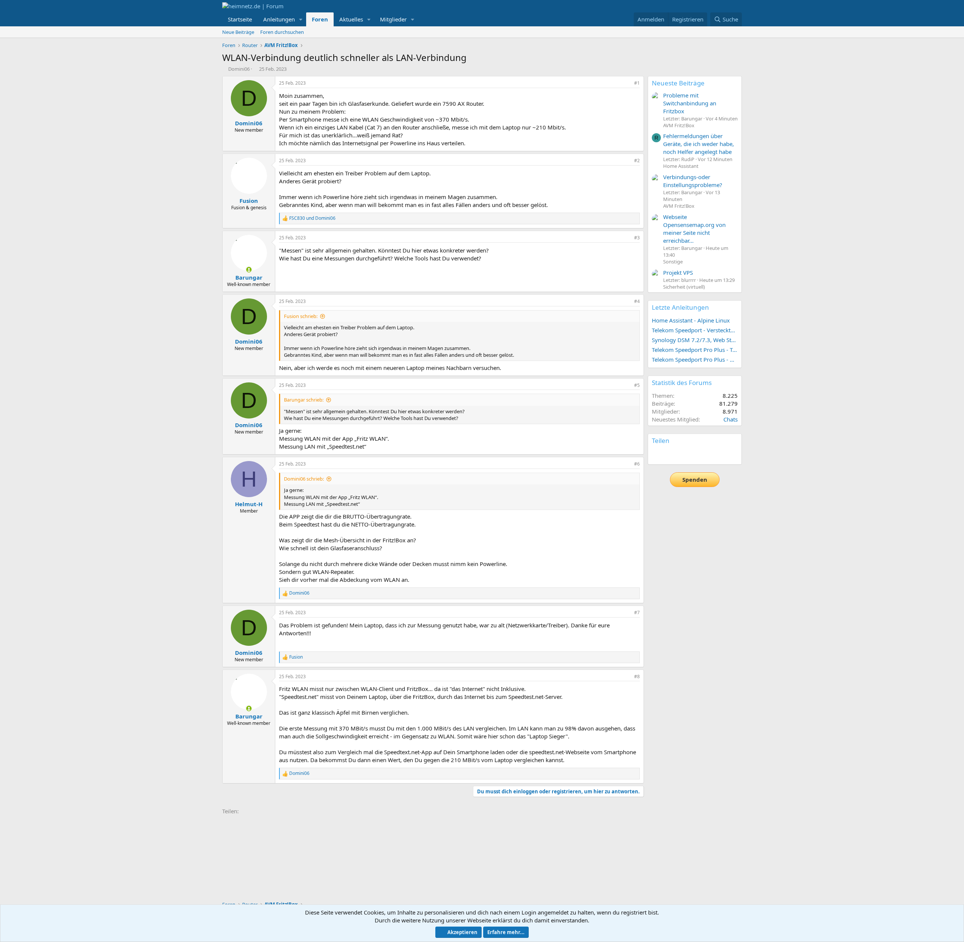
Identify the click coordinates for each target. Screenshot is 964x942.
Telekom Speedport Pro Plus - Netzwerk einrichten (695, 359)
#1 (637, 83)
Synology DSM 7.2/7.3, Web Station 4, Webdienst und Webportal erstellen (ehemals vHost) (695, 340)
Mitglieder (393, 19)
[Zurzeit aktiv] (248, 269)
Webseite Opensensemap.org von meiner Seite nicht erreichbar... (694, 228)
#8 (637, 676)
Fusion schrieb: (300, 316)
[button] (301, 19)
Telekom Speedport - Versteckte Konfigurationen (695, 330)
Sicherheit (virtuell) (684, 286)
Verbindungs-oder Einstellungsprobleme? (692, 181)
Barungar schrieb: (303, 399)
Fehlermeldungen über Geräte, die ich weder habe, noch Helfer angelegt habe (698, 143)
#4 (637, 301)
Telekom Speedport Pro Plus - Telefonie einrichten (695, 349)
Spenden (694, 479)
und (312, 218)
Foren (320, 19)
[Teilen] (626, 83)
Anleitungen (279, 19)
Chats (730, 419)
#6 (637, 464)
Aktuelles (351, 19)
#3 (637, 237)
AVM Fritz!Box (678, 125)
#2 (637, 160)
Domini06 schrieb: (304, 478)
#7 (637, 612)
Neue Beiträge (238, 32)
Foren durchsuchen (282, 32)
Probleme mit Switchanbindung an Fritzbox (689, 103)
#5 (637, 385)
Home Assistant (681, 166)
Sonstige (673, 261)
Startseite (240, 19)
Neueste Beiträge (678, 83)
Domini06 (239, 68)
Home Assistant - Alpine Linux (691, 320)
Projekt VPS (678, 272)
